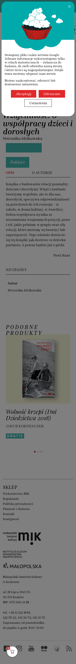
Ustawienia (38, 103)
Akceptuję (23, 94)
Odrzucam (51, 94)
